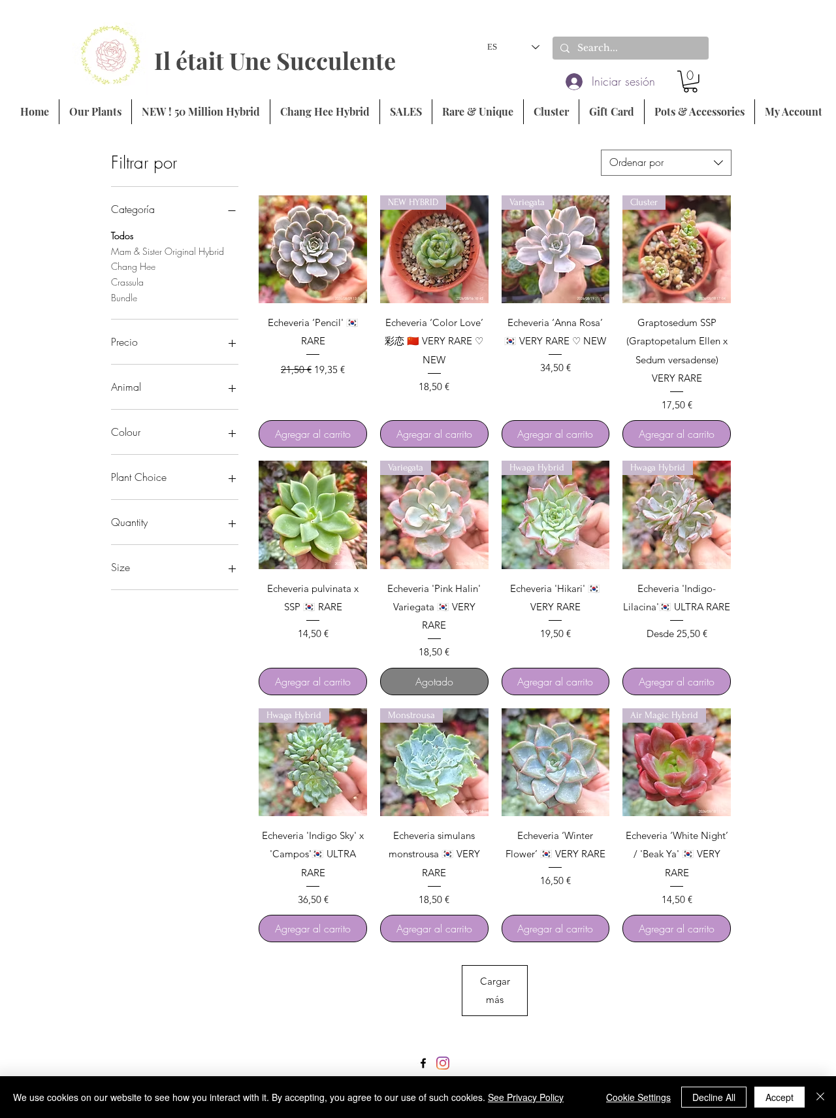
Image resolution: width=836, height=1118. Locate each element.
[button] (690, 82)
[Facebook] (423, 1063)
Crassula (127, 282)
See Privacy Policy (526, 1097)
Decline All (713, 1097)
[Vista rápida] (313, 249)
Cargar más (495, 990)
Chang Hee (133, 266)
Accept (779, 1097)
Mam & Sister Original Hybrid (167, 251)
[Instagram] (442, 1063)
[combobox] (666, 163)
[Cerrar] (820, 1097)
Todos (122, 235)
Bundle (124, 297)
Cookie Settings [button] (638, 1097)
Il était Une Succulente (275, 60)
